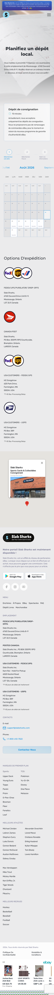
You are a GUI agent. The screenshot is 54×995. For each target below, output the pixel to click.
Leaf (5, 815)
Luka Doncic (8, 841)
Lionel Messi (30, 833)
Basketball (7, 911)
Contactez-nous (27, 749)
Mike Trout (7, 872)
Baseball (6, 916)
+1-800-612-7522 (15, 739)
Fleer (5, 806)
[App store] (35, 576)
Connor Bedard (9, 846)
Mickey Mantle (9, 876)
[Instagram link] (15, 587)
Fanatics (6, 810)
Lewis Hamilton (31, 854)
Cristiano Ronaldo (32, 837)
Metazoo (24, 793)
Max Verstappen (10, 868)
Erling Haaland (31, 841)
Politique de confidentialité (9, 953)
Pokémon (25, 776)
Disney (24, 785)
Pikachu (6, 893)
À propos (17, 603)
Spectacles (34, 603)
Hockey (6, 907)
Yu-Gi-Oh (25, 780)
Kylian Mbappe (31, 846)
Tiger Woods (8, 885)
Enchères (7, 603)
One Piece (25, 789)
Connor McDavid (10, 850)
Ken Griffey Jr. (9, 881)
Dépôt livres (8, 607)
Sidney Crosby (9, 858)
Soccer (6, 924)
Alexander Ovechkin (34, 828)
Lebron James (9, 833)
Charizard (7, 889)
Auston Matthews (10, 854)
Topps (5, 785)
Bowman (7, 802)
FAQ (42, 603)
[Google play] (13, 576)
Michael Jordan (9, 828)
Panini (5, 789)
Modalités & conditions (37, 953)
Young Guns (8, 780)
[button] (27, 503)
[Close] (42, 463)
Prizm (5, 793)
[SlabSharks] (27, 538)
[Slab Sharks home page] (6, 14)
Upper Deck (8, 776)
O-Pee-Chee (8, 797)
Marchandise (21, 607)
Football (6, 920)
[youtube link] (23, 587)
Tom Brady (29, 850)
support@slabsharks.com (18, 728)
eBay (24, 603)
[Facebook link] (6, 587)
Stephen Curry (9, 837)
